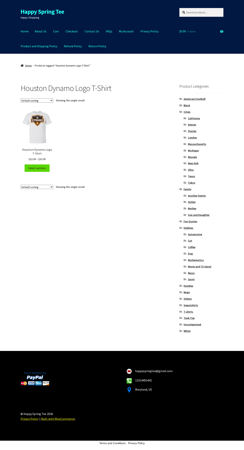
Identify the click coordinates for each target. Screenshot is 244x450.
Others (188, 298)
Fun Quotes (190, 221)
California (194, 118)
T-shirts (188, 311)
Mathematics (196, 260)
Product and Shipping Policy (39, 46)
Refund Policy (73, 46)
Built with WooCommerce (58, 419)
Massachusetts (197, 144)
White (187, 331)
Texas (191, 176)
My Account (126, 31)
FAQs (109, 31)
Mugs (187, 292)
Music (191, 273)
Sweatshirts (191, 305)
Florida (192, 131)
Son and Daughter (198, 215)
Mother (192, 208)
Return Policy (97, 46)
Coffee (191, 247)
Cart (56, 31)
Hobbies (188, 228)
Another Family (197, 195)
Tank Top (189, 318)
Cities (187, 112)
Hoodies (188, 285)
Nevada (192, 157)
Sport (191, 279)
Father (192, 202)
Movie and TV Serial (199, 266)
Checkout (72, 31)
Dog (190, 253)
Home (25, 31)
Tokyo (191, 182)
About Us (41, 31)
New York (193, 163)
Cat (190, 240)
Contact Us (92, 31)
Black (187, 105)
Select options (37, 168)
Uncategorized (192, 324)
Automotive (195, 234)
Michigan (193, 150)
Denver (192, 124)
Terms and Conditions (112, 443)
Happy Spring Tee (42, 11)
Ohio (191, 169)
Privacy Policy (149, 31)
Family (187, 189)
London (192, 137)
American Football (194, 99)
